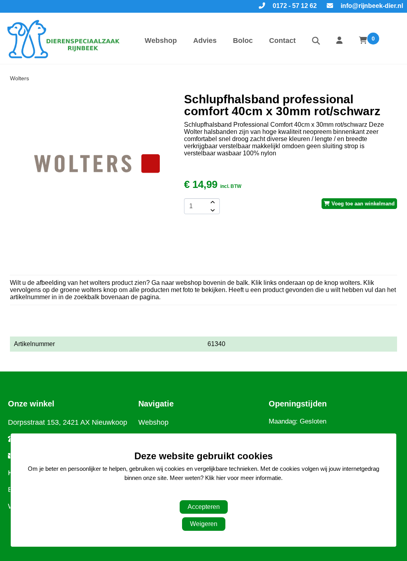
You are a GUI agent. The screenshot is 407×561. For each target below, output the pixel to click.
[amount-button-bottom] (212, 210)
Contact (282, 40)
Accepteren (204, 506)
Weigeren (203, 523)
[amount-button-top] (212, 202)
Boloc (243, 40)
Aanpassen (199, 493)
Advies (205, 40)
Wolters (19, 78)
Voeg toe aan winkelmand (362, 204)
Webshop (161, 40)
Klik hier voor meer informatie (243, 477)
